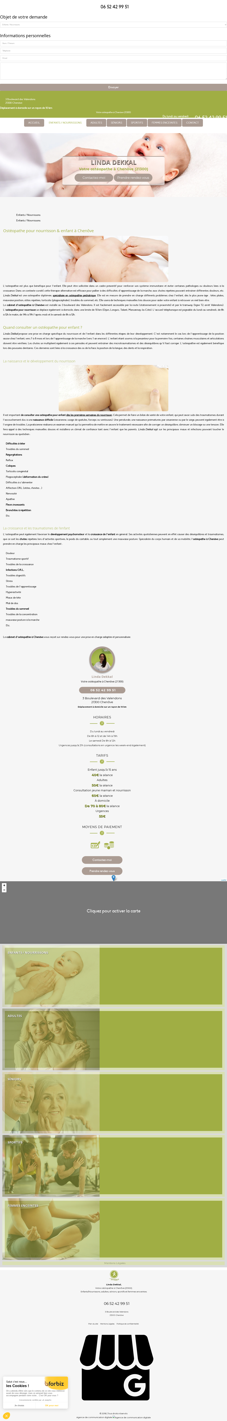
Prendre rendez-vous (133, 178)
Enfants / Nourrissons (65, 122)
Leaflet (223, 880)
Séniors (116, 122)
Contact (192, 122)
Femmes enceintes (164, 122)
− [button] (4, 890)
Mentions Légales (107, 1324)
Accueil (34, 122)
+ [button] (4, 885)
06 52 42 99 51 (115, 7)
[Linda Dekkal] (113, 101)
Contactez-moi (94, 178)
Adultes (96, 122)
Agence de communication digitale (94, 1417)
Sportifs (137, 122)
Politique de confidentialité (128, 1324)
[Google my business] (116, 1406)
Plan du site (93, 1324)
